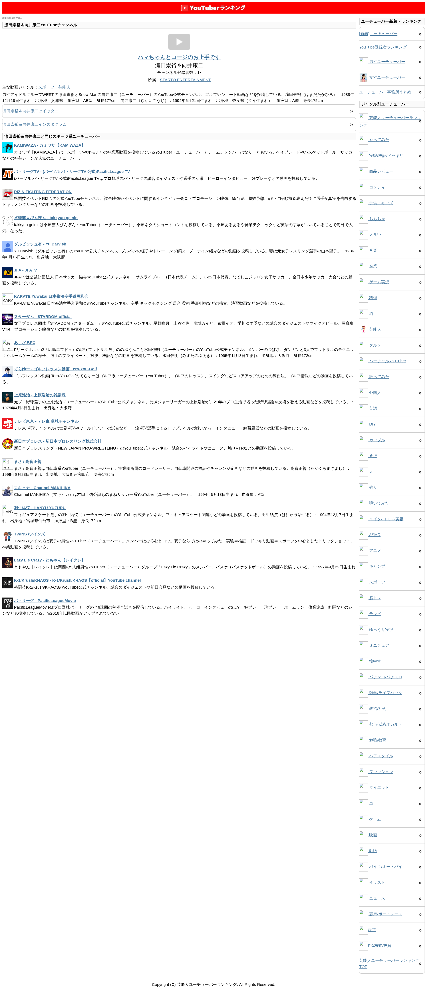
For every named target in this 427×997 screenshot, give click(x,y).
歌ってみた (378, 377)
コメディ (376, 187)
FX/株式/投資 (379, 945)
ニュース (376, 898)
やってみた (378, 140)
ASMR (374, 535)
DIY (372, 424)
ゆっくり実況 (380, 629)
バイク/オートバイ (385, 866)
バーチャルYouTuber (387, 361)
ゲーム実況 (378, 282)
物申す (374, 661)
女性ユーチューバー (386, 77)
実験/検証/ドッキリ (385, 155)
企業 (372, 266)
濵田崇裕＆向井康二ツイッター (30, 111)
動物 (372, 851)
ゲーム (374, 819)
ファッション (380, 772)
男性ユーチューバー (386, 61)
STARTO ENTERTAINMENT (185, 80)
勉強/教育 (377, 740)
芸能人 (64, 87)
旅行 (372, 456)
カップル (376, 440)
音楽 (372, 250)
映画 (372, 835)
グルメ (374, 345)
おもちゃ (376, 219)
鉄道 (372, 930)
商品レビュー (380, 171)
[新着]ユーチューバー (378, 34)
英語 (372, 408)
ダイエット (378, 787)
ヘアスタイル (380, 756)
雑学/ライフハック (385, 693)
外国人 (374, 392)
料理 (372, 298)
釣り (372, 487)
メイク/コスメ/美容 (385, 519)
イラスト (376, 882)
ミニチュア (378, 645)
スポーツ (46, 87)
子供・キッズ (380, 203)
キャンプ (376, 566)
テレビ (374, 614)
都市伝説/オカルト (385, 724)
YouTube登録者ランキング (383, 47)
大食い (374, 234)
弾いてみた (378, 503)
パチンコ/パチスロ (385, 677)
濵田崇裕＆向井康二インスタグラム (34, 124)
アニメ (374, 550)
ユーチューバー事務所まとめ (385, 92)
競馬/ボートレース (385, 914)
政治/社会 (377, 708)
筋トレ (374, 598)
